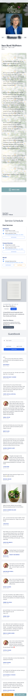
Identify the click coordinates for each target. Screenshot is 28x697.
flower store (6, 176)
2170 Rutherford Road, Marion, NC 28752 (14, 234)
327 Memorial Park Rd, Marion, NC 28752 (14, 262)
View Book (6, 308)
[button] (14, 494)
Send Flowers (19, 265)
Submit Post (14, 349)
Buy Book (14, 308)
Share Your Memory (8, 327)
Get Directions (13, 237)
